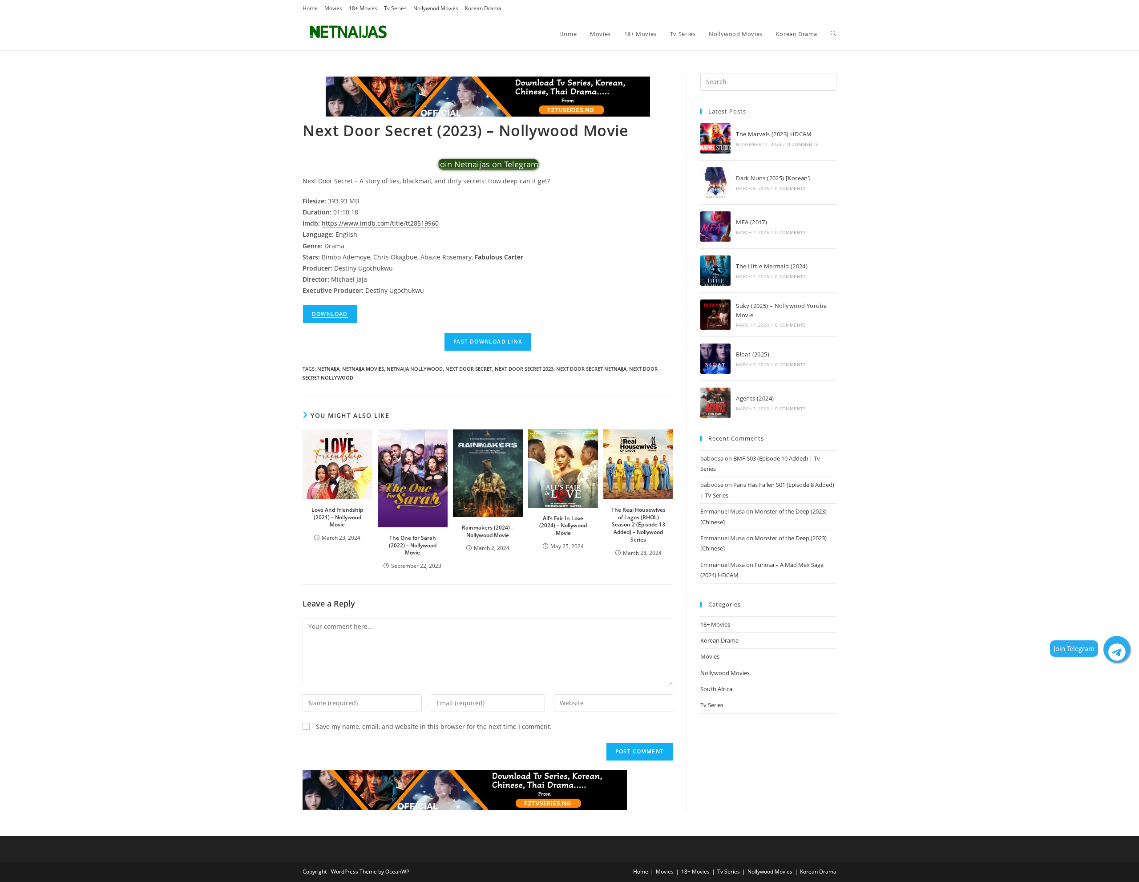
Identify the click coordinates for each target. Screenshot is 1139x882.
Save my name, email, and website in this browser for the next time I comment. (434, 726)
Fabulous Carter (499, 257)
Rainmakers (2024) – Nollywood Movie (488, 531)
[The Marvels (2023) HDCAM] (715, 138)
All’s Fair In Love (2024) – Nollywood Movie (563, 525)
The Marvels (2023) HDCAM (774, 134)
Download (330, 314)
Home (310, 8)
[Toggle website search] (833, 33)
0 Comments (803, 144)
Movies (333, 8)
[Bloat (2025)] (715, 359)
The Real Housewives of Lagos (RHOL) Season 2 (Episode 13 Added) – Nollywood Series (638, 524)
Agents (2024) (755, 398)
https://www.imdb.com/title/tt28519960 (380, 223)
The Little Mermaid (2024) (772, 266)
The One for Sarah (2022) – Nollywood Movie (412, 545)
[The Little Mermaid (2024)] (715, 270)
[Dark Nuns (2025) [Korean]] (715, 182)
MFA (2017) (751, 222)
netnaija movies (363, 368)
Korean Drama (483, 8)
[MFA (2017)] (715, 226)
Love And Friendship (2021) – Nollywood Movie (337, 517)
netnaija (328, 368)
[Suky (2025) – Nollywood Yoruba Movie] (715, 314)
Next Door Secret (468, 368)
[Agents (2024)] (715, 403)
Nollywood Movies (435, 8)
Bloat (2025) (752, 354)
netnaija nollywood (415, 368)
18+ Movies (363, 8)
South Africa (716, 689)
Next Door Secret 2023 (524, 368)
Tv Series (395, 8)
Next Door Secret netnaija (591, 368)
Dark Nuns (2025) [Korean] (773, 178)
